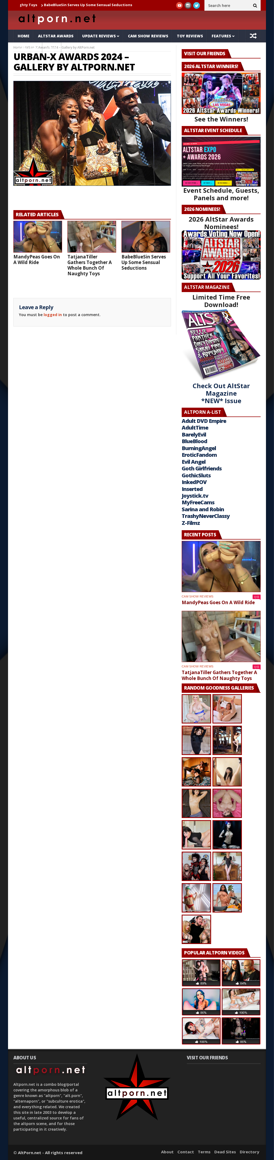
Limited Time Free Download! (221, 301)
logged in (53, 314)
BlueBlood (194, 441)
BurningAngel (199, 448)
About (167, 1151)
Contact (185, 1151)
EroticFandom (199, 454)
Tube (52, 48)
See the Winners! (221, 119)
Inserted (192, 489)
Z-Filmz (191, 522)
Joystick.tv (195, 495)
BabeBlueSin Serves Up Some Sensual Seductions (57, 4)
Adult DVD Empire (204, 420)
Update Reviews (99, 35)
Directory (249, 1151)
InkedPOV (194, 482)
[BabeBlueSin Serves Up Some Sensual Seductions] (145, 237)
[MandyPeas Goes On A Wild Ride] (37, 237)
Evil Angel (194, 461)
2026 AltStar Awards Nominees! (221, 223)
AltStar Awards (56, 35)
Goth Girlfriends (202, 468)
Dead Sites (225, 1151)
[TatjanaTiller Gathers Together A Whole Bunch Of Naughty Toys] (91, 237)
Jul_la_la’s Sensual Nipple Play (133, 4)
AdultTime (195, 427)
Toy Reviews (190, 35)
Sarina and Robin (203, 509)
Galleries (28, 48)
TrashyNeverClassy (206, 516)
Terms (204, 1151)
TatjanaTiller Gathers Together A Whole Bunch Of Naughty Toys (89, 265)
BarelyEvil (194, 434)
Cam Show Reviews (148, 35)
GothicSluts (196, 475)
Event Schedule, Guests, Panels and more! (221, 194)
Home (23, 35)
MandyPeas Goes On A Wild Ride (36, 259)
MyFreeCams (198, 502)
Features (221, 35)
